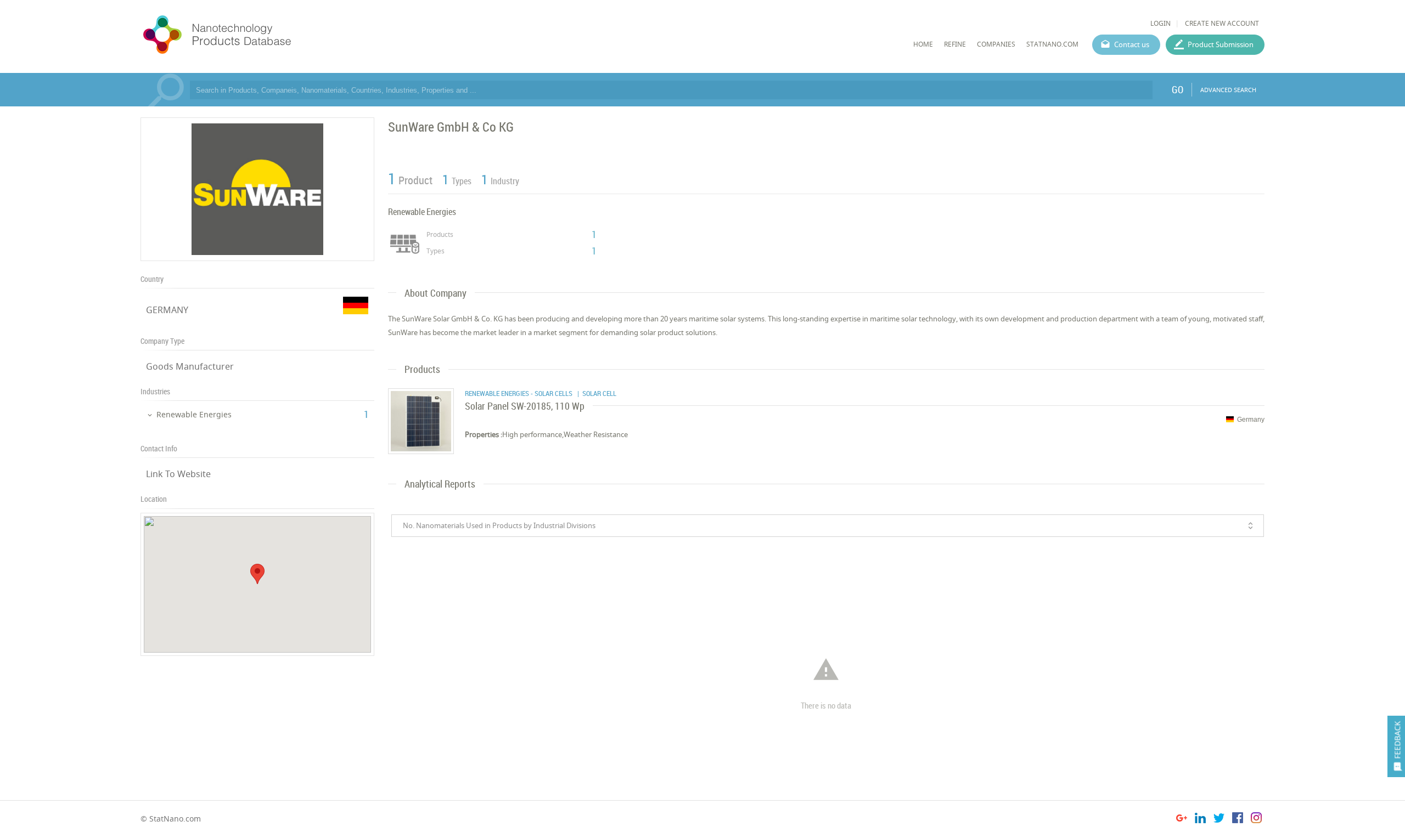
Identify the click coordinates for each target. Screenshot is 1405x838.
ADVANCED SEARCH (1228, 90)
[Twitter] (1218, 819)
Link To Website (178, 474)
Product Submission (1221, 44)
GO (1177, 89)
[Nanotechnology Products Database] (249, 35)
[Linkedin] (1200, 819)
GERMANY (167, 310)
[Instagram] (1256, 819)
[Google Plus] (1181, 819)
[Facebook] (1237, 819)
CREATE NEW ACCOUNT (1222, 23)
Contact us (1131, 44)
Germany (1250, 419)
